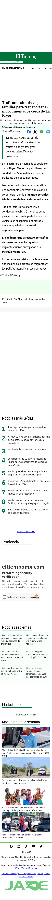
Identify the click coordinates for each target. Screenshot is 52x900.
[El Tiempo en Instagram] (20, 846)
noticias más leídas (26, 531)
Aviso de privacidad (27, 873)
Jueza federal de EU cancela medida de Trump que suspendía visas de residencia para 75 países (27, 462)
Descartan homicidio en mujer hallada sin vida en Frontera (24, 782)
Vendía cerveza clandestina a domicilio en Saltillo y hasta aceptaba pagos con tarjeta (28, 501)
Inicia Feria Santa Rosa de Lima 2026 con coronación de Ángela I (28, 511)
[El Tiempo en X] (41, 846)
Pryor (4, 301)
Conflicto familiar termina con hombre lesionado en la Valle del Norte (12, 656)
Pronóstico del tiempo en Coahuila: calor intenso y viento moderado (27, 492)
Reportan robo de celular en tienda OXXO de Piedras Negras (11, 670)
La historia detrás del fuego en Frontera (27, 449)
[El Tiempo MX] (26, 58)
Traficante (23, 299)
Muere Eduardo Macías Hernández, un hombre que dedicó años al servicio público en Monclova (26, 753)
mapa (34, 868)
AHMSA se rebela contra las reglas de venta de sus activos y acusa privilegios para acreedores (29, 440)
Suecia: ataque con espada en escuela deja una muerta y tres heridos (37, 639)
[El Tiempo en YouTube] (35, 846)
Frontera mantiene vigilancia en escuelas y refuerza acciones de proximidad (12, 639)
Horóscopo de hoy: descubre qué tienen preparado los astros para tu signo (27, 473)
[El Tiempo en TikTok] (28, 846)
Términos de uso (9, 873)
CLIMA (33, 714)
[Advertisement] (26, 26)
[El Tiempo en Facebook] (13, 846)
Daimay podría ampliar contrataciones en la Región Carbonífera (37, 654)
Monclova (35, 69)
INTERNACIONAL (14, 68)
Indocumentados (37, 299)
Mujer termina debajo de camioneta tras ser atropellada (22, 836)
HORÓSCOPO (22, 714)
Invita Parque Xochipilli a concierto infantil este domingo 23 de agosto (23, 809)
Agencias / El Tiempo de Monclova (18, 126)
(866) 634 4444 (22, 868)
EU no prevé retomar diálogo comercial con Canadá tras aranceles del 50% (36, 672)
